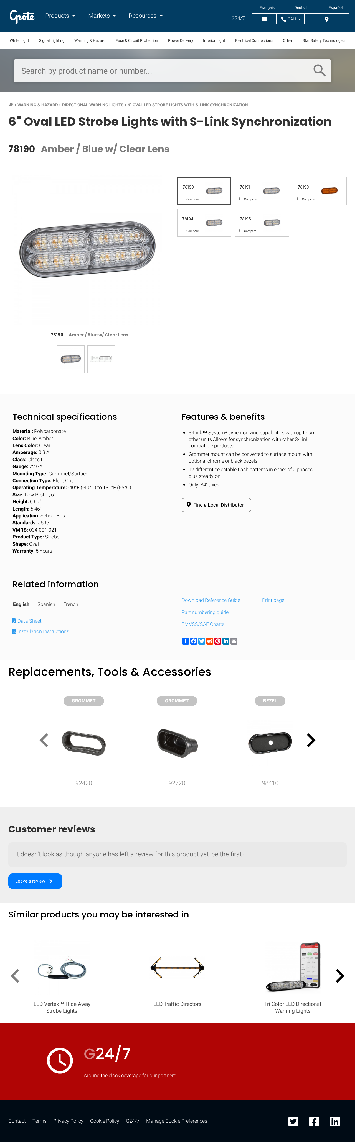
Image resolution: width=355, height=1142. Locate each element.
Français (267, 7)
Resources (143, 15)
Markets (99, 15)
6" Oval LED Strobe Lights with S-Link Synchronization (188, 105)
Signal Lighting (52, 40)
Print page (273, 600)
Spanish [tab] (46, 604)
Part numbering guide (205, 612)
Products (57, 15)
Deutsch (302, 7)
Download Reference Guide (211, 600)
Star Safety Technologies (324, 40)
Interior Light (214, 40)
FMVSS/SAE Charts (203, 624)
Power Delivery (180, 40)
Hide (335, 724)
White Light (19, 40)
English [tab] (21, 604)
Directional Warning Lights (92, 105)
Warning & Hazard (90, 40)
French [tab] (70, 604)
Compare (177, 895)
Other (288, 40)
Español (336, 7)
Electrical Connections (254, 40)
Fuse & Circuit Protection (137, 40)
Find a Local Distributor (218, 505)
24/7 (238, 18)
